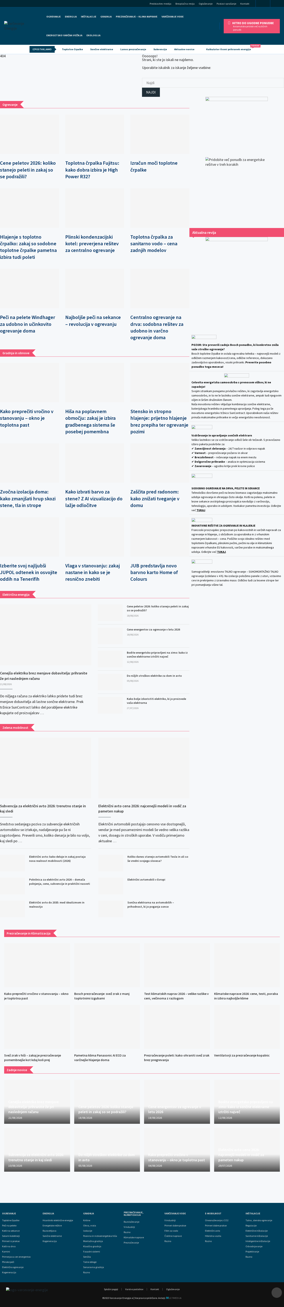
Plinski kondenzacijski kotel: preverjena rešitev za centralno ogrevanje (92, 244)
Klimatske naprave (134, 1237)
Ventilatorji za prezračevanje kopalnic (242, 1055)
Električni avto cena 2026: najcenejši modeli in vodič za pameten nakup (142, 809)
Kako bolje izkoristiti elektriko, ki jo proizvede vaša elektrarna (156, 701)
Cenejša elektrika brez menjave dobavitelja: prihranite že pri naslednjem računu (43, 676)
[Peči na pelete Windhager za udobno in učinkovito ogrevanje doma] (29, 288)
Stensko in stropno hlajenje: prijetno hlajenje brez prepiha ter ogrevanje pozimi (159, 421)
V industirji (129, 1227)
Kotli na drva (9, 1246)
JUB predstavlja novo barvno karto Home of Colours (154, 572)
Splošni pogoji (111, 1289)
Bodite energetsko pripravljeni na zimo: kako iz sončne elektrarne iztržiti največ (157, 655)
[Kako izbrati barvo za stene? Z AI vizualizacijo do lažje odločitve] (94, 463)
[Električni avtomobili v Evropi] (110, 886)
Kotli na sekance (11, 1231)
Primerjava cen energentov (16, 1257)
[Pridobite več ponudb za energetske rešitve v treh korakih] (236, 188)
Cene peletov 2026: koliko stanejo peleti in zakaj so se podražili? (28, 170)
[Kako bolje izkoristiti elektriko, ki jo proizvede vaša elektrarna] (110, 705)
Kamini (6, 1251)
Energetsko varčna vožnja (64, 35)
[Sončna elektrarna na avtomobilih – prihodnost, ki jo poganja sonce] (110, 909)
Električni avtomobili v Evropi (146, 879)
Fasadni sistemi (91, 1251)
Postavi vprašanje (226, 3)
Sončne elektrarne (101, 49)
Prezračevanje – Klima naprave (136, 16)
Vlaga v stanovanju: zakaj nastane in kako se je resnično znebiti (92, 572)
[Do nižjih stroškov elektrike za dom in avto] (110, 682)
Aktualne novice (184, 49)
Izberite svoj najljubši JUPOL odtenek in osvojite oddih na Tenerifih (28, 572)
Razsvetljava (49, 1231)
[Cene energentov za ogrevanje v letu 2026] (110, 636)
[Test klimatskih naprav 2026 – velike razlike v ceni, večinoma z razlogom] (177, 965)
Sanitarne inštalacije (257, 1236)
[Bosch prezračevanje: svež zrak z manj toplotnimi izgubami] (107, 965)
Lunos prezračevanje (133, 49)
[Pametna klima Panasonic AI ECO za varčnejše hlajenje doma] (107, 1027)
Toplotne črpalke (72, 49)
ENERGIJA (71, 16)
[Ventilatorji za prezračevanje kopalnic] (247, 1027)
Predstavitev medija (160, 3)
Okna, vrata (89, 1225)
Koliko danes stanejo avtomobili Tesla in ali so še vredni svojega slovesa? (157, 859)
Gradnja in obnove (15, 353)
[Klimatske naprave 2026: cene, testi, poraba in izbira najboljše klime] (247, 965)
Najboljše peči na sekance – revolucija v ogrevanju (93, 320)
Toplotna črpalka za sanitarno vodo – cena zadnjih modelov (153, 244)
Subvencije (160, 49)
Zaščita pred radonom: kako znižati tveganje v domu (154, 498)
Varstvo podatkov (134, 1289)
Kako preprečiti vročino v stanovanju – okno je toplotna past (26, 418)
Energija (48, 1213)
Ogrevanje (53, 16)
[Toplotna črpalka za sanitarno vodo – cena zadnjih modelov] (159, 208)
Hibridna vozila (213, 1236)
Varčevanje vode (173, 16)
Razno (86, 1272)
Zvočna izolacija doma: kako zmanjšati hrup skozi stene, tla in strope (28, 498)
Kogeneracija (9, 1272)
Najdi (151, 92)
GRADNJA (106, 16)
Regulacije (251, 1225)
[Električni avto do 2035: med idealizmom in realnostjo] (12, 909)
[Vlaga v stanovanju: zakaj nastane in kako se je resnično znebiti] (94, 537)
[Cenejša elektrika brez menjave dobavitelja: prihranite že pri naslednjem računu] (45, 635)
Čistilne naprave (173, 1236)
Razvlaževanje (131, 1222)
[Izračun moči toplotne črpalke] (159, 134)
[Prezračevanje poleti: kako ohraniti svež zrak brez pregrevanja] (177, 1027)
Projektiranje (252, 1251)
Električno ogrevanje (12, 1267)
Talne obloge (89, 1262)
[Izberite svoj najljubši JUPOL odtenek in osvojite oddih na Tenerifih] (29, 537)
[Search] (278, 4)
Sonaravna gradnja (93, 1267)
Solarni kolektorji (11, 1236)
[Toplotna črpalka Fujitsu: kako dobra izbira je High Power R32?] (94, 134)
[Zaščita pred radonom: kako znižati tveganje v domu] (159, 463)
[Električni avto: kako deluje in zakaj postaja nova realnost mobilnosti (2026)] (12, 863)
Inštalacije (88, 16)
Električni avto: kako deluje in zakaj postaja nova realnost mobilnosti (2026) (57, 859)
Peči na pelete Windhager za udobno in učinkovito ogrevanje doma (27, 324)
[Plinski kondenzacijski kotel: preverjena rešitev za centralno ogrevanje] (94, 208)
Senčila (87, 1257)
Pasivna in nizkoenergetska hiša (100, 1236)
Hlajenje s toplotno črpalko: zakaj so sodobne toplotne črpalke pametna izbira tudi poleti (28, 247)
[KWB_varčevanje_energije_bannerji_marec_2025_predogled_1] (236, 123)
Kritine (86, 1220)
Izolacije (87, 1231)
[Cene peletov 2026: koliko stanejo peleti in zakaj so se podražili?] (29, 134)
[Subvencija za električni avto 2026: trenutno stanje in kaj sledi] (45, 768)
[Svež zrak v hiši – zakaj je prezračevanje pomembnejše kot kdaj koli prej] (37, 1027)
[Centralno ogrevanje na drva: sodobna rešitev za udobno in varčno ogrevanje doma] (159, 288)
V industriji (170, 1220)
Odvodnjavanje (254, 1246)
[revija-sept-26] (236, 280)
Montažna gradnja (93, 1241)
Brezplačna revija (185, 3)
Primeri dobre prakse (175, 1225)
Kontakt (244, 3)
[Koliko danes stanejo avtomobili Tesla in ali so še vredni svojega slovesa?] (110, 863)
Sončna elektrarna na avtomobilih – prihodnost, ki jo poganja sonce (150, 904)
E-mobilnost (213, 1213)
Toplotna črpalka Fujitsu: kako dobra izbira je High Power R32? (92, 170)
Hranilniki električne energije (58, 1220)
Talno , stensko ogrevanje (259, 1220)
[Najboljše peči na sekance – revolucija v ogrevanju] (94, 288)
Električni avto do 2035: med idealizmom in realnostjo (56, 904)
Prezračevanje (131, 1242)
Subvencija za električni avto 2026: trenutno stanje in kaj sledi (43, 809)
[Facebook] (262, 4)
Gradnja (88, 1213)
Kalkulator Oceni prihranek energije (230, 48)
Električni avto (212, 1231)
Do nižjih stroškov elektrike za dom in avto (154, 676)
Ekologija (93, 35)
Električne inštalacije (257, 1231)
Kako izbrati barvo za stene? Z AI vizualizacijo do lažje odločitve (93, 498)
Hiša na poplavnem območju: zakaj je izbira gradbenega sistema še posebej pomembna (90, 421)
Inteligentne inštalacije (258, 1241)
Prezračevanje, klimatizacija (133, 1213)
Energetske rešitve (52, 1225)
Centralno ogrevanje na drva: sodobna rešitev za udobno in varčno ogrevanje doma (156, 327)
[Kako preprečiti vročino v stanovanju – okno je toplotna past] (29, 382)
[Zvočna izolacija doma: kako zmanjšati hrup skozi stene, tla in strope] (29, 463)
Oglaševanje (205, 3)
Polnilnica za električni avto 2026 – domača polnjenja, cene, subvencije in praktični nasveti (59, 882)
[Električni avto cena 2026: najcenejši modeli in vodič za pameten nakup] (143, 768)
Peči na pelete (9, 1225)
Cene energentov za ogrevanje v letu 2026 (153, 629)
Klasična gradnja (92, 1246)
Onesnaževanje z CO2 (216, 1220)
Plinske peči (8, 1262)
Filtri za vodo (171, 1231)
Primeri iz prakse (11, 1241)
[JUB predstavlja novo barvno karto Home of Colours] (159, 537)
